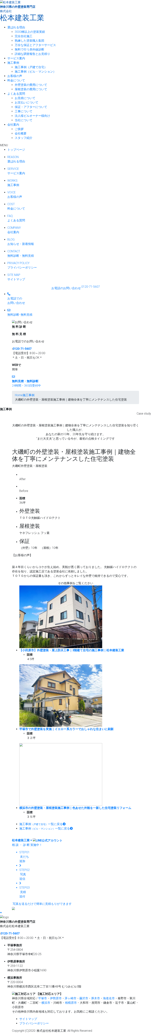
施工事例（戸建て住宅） (31, 67)
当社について (23, 120)
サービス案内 (16, 58)
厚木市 (95, 998)
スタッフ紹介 (23, 138)
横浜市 (45, 1002)
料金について (16, 80)
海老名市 (109, 998)
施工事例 (13, 62)
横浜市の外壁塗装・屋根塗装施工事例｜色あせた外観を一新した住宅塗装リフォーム (75, 808)
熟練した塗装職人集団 (29, 40)
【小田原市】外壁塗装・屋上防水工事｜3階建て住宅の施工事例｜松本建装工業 (71, 650)
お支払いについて (26, 102)
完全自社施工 (23, 36)
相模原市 (71, 1002)
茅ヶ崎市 (70, 998)
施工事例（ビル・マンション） (35, 71)
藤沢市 (83, 998)
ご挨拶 (19, 129)
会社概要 (21, 133)
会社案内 (13, 124)
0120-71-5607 (22, 348)
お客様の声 (14, 76)
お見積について (25, 98)
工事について (23, 111)
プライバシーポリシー (34, 1023)
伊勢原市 (56, 998)
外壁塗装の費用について (31, 85)
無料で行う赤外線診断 (29, 49)
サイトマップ (28, 1019)
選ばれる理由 (16, 27)
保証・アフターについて (31, 107)
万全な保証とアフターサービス (35, 45)
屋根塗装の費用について (31, 89)
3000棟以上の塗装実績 (30, 32)
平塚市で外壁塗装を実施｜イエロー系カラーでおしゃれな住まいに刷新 (66, 729)
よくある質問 (16, 93)
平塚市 (42, 998)
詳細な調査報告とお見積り (32, 54)
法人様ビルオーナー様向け (32, 115)
